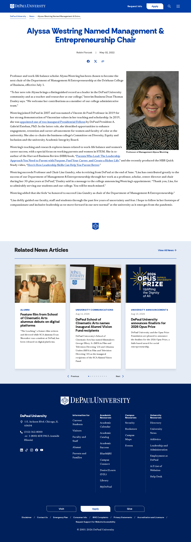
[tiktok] (26, 449)
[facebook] (36, 449)
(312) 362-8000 (33, 432)
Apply (155, 6)
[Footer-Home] (95, 401)
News (31, 16)
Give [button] (129, 509)
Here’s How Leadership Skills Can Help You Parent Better (63, 165)
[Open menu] (178, 6)
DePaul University (18, 16)
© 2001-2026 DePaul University (95, 530)
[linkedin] (21, 449)
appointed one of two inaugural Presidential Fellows (52, 122)
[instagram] (31, 449)
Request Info (135, 6)
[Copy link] (102, 61)
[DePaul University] (32, 6)
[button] (167, 250)
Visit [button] (61, 509)
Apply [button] (95, 509)
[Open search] (170, 6)
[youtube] (41, 449)
